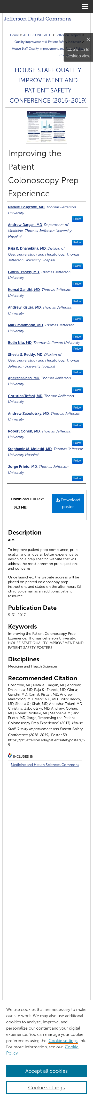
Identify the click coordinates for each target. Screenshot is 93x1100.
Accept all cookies (46, 1071)
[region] (46, 1050)
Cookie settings (63, 1040)
